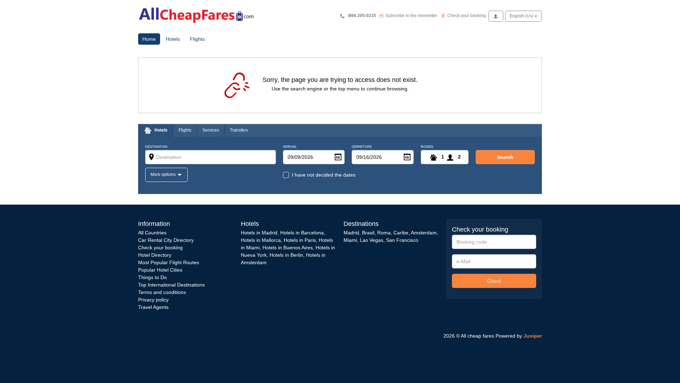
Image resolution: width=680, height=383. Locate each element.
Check (494, 281)
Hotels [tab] (161, 130)
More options (164, 174)
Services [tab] (210, 130)
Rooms (427, 147)
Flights (197, 39)
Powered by (518, 336)
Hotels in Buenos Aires (287, 247)
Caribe (400, 232)
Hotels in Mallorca (261, 240)
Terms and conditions (162, 292)
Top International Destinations (171, 285)
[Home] (198, 14)
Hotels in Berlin (286, 255)
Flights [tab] (184, 130)
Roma (384, 232)
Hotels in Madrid (259, 232)
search (505, 157)
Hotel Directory (154, 255)
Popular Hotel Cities (160, 270)
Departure (362, 147)
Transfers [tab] (239, 130)
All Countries (152, 232)
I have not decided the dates (324, 175)
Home (151, 39)
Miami (350, 240)
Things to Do (152, 277)
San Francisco (402, 240)
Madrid (351, 232)
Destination (156, 147)
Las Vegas (371, 240)
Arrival (290, 147)
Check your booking (160, 247)
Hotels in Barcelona (302, 232)
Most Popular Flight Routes (168, 262)
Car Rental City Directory (166, 240)
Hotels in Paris (300, 240)
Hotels (173, 39)
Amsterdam (424, 232)
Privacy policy (153, 299)
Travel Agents (153, 307)
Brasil (368, 232)
